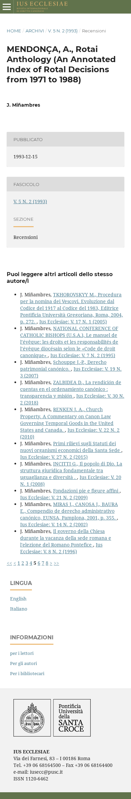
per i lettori (22, 653)
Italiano (18, 609)
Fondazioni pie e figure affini (86, 490)
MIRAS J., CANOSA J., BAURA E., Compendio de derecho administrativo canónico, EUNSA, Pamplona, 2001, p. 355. (69, 511)
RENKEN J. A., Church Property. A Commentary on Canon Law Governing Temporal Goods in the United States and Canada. (67, 419)
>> (56, 563)
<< (9, 563)
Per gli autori (23, 663)
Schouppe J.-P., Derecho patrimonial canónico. (63, 365)
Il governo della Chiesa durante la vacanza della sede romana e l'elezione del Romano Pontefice (65, 538)
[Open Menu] (6, 7)
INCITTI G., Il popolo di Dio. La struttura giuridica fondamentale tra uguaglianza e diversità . (71, 470)
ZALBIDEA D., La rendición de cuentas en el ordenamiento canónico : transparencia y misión (70, 389)
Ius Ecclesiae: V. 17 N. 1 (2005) (73, 321)
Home (14, 30)
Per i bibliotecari (27, 673)
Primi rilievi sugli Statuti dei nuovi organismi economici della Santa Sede (70, 446)
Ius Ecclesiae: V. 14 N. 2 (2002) (54, 524)
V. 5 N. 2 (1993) (63, 30)
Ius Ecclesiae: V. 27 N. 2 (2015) (54, 457)
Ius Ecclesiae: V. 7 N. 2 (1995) (82, 355)
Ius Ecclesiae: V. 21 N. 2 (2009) (54, 497)
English (18, 598)
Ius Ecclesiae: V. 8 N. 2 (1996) (61, 548)
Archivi (35, 30)
